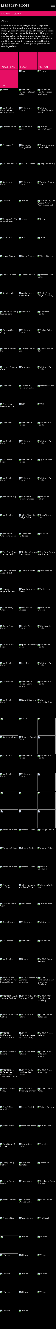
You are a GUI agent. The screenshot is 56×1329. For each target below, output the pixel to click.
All (3, 85)
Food (23, 67)
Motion (43, 67)
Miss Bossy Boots (15, 5)
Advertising (8, 67)
